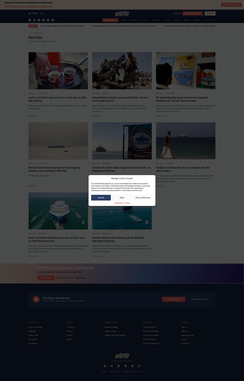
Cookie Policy (119, 203)
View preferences (143, 197)
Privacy (127, 203)
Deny (122, 197)
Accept (101, 197)
